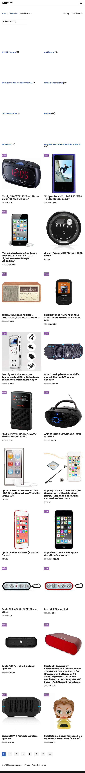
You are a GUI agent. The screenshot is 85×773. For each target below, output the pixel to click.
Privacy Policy (31, 765)
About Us (42, 765)
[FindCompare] (8, 3)
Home (4, 14)
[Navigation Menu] (80, 3)
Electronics (13, 14)
